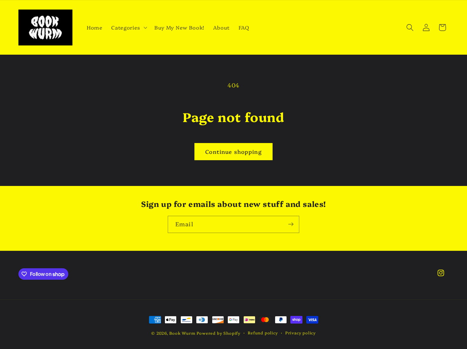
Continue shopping (233, 151)
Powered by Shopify (218, 333)
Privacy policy (300, 332)
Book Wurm (182, 333)
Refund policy (263, 332)
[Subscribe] (291, 224)
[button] (128, 27)
